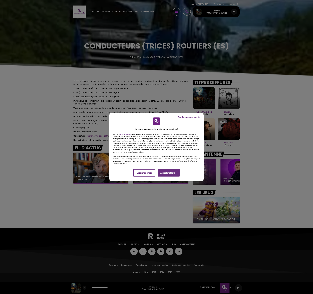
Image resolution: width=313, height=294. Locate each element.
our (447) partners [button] (125, 134)
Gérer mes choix (144, 172)
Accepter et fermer (168, 172)
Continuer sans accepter (189, 117)
